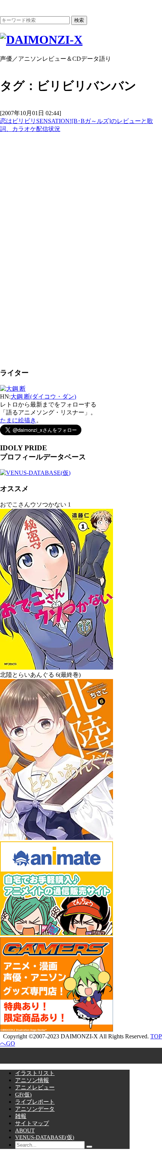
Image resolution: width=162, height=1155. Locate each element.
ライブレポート (35, 1102)
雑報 (20, 1116)
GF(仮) (23, 1095)
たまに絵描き (18, 420)
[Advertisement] (56, 246)
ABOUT (25, 1130)
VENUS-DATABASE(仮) (44, 1137)
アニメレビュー (35, 1087)
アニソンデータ (35, 1109)
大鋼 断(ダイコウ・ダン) (43, 396)
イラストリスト (35, 1073)
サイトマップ (32, 1123)
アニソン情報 (32, 1080)
